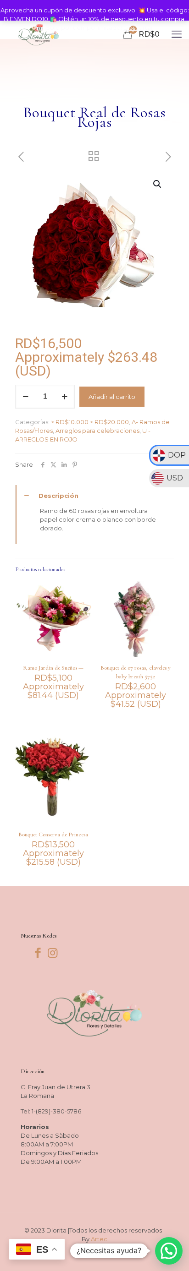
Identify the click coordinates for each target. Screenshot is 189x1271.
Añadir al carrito (112, 396)
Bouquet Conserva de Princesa (53, 834)
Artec (99, 1239)
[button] (158, 184)
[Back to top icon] (170, 1252)
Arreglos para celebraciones (97, 430)
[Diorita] (38, 34)
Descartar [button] (138, 27)
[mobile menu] (176, 34)
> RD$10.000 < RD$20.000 (90, 421)
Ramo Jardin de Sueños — (53, 667)
